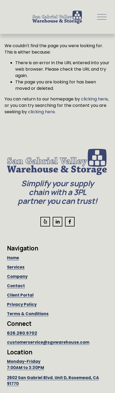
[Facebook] (70, 221)
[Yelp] (45, 221)
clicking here (94, 99)
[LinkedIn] (57, 221)
